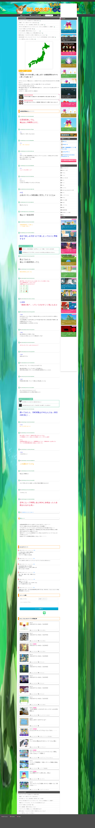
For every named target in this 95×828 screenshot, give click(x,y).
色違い (51, 736)
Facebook (13, 816)
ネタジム (51, 757)
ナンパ (40, 747)
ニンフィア (41, 768)
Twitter (19, 816)
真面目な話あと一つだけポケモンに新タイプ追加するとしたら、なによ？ (32, 810)
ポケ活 (40, 736)
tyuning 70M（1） (66, 151)
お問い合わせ (5, 816)
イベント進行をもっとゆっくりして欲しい (26, 39)
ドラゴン (47, 757)
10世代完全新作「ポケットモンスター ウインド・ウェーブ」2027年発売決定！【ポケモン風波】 (36, 37)
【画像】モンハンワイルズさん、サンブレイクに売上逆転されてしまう (32, 802)
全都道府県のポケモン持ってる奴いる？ (28, 512)
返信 (34, 550)
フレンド (44, 747)
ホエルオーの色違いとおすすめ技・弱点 (26, 28)
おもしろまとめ (34, 630)
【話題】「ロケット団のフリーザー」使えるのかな (28, 22)
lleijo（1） (65, 141)
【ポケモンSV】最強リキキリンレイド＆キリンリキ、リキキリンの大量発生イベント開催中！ (36, 26)
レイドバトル (44, 736)
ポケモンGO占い (42, 630)
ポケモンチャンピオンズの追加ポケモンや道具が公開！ (29, 20)
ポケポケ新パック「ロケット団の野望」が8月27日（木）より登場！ (31, 24)
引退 (48, 736)
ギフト (43, 778)
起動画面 (45, 768)
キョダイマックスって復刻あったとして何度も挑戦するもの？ (30, 32)
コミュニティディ (42, 715)
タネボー (48, 715)
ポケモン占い (41, 662)
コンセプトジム (42, 757)
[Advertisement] (68, 10)
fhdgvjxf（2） (65, 144)
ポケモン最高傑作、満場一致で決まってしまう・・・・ (29, 30)
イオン (40, 778)
